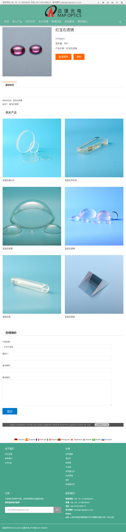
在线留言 (69, 21)
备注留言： (7, 377)
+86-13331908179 (43, 2)
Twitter (103, 2)
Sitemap (8, 463)
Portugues (65, 440)
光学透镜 (69, 454)
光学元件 (30, 21)
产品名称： (7, 342)
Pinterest (117, 2)
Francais (43, 440)
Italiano (53, 440)
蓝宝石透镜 (13, 104)
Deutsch (21, 440)
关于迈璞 (43, 21)
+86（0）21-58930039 (20, 2)
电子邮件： (7, 366)
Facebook (98, 2)
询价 (79, 56)
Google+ (108, 2)
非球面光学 (70, 484)
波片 (67, 480)
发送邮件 (63, 56)
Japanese (77, 440)
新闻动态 (56, 21)
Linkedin (112, 2)
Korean (88, 440)
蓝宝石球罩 (17, 100)
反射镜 (68, 463)
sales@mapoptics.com (70, 2)
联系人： (6, 354)
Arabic (98, 440)
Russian (108, 440)
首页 (6, 21)
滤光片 (68, 458)
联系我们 (82, 21)
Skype (122, 2)
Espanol (32, 440)
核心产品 (17, 21)
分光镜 (68, 467)
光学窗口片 (70, 471)
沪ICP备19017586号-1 (39, 528)
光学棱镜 (69, 476)
